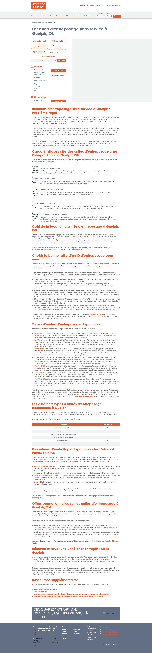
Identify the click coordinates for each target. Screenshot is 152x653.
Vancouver (65, 629)
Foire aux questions (40, 592)
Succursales (35, 16)
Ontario (42, 23)
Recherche (117, 16)
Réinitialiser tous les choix (48, 56)
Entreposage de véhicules (57, 47)
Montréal (64, 634)
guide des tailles (98, 314)
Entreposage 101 (62, 16)
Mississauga (65, 636)
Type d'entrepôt (39, 47)
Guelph (38, 66)
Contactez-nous (91, 637)
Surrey (64, 638)
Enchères (87, 16)
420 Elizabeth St (107, 424)
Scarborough (77, 629)
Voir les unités (59, 71)
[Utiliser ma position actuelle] (111, 16)
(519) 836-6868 (40, 74)
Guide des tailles (77, 250)
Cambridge (40, 97)
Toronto (64, 627)
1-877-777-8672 (95, 5)
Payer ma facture (113, 5)
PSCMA (89, 635)
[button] (76, 613)
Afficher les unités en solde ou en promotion (39, 52)
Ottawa (75, 627)
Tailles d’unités (48, 16)
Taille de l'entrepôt (39, 41)
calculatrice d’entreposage (84, 396)
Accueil (35, 23)
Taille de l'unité (57, 41)
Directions (37, 77)
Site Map (90, 639)
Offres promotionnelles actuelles (45, 589)
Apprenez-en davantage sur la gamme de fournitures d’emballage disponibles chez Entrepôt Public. (69, 597)
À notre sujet (76, 16)
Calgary (64, 631)
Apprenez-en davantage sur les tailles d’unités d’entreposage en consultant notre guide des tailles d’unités (71, 594)
